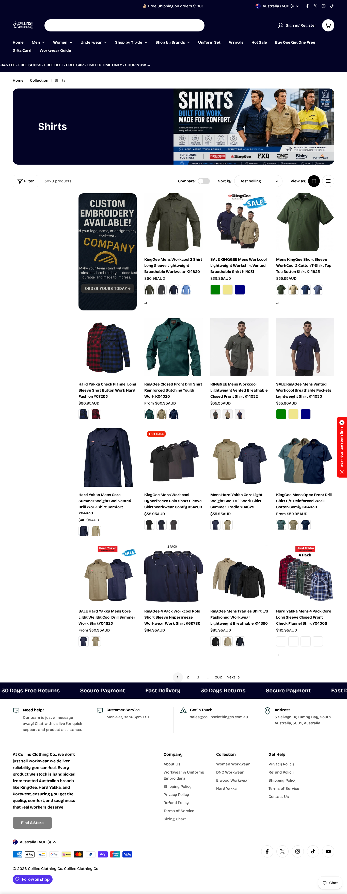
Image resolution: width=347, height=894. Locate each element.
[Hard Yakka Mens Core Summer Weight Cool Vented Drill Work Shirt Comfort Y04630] (107, 457)
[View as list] (328, 181)
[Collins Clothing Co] (107, 251)
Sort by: (225, 181)
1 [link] (177, 677)
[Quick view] (195, 204)
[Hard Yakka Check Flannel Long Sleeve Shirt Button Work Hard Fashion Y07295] (107, 347)
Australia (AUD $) (278, 6)
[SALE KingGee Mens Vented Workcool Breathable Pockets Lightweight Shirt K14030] (305, 347)
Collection (39, 80)
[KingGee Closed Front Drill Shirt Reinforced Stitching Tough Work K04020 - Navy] (174, 414)
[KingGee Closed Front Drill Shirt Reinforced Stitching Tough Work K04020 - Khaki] (161, 414)
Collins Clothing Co (45, 868)
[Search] (197, 25)
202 (218, 677)
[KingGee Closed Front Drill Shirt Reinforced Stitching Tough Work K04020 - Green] (149, 414)
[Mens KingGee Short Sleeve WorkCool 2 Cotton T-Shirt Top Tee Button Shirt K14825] (305, 222)
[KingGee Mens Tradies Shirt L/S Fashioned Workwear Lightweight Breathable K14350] (239, 574)
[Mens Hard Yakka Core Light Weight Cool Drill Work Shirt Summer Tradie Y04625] (239, 457)
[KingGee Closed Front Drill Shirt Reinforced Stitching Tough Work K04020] (173, 347)
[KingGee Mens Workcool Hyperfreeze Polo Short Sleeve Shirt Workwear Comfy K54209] (173, 457)
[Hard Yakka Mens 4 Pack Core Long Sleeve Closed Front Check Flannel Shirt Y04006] (305, 574)
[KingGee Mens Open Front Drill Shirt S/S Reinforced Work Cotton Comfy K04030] (305, 457)
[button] (342, 447)
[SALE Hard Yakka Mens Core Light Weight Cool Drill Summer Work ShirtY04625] (107, 574)
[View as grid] (314, 181)
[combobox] (124, 25)
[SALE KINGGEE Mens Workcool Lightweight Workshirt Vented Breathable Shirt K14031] (239, 222)
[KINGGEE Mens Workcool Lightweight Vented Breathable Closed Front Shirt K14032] (239, 347)
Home (18, 80)
